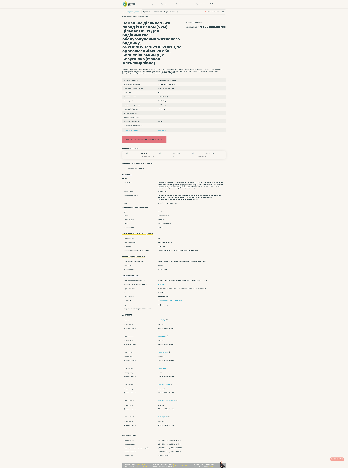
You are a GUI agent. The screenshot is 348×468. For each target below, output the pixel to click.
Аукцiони (152, 4)
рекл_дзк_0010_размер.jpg (167, 400)
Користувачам (165, 4)
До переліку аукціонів (132, 12)
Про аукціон (147, 12)
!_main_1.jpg (162, 320)
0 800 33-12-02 (141, 464)
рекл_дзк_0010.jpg (164, 384)
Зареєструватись (201, 4)
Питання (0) (158, 12)
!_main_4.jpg (162, 368)
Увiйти (212, 4)
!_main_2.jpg (162, 336)
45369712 (161, 284)
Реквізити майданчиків (131, 130)
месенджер (211, 466)
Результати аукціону (171, 12)
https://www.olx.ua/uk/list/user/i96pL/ (171, 300)
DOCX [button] (158, 139)
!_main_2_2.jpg (163, 352)
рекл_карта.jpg (163, 417)
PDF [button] (147, 139)
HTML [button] (152, 139)
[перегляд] (167, 320)
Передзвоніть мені (181, 465)
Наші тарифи (162, 130)
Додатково (179, 4)
